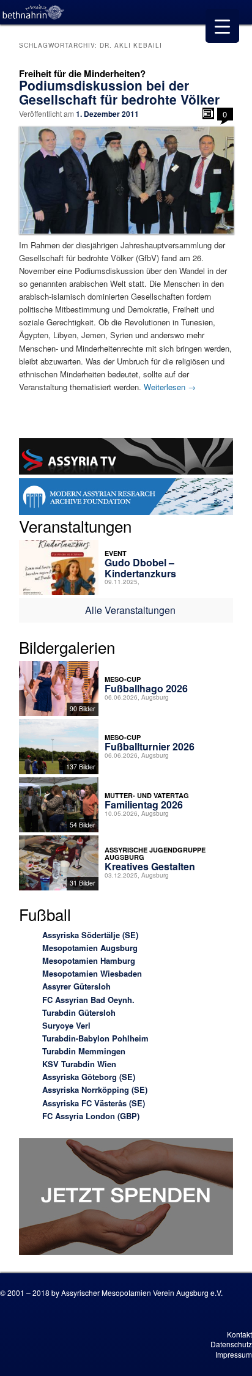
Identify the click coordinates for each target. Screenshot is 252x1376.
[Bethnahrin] (33, 12)
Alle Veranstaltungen (130, 610)
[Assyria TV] (125, 458)
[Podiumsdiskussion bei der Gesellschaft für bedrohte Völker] (125, 180)
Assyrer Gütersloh (76, 986)
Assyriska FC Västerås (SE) (93, 1103)
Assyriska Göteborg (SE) (88, 1076)
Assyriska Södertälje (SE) (90, 935)
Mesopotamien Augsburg (90, 947)
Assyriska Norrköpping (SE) (94, 1089)
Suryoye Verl (66, 1025)
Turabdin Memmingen (83, 1051)
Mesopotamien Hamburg (88, 960)
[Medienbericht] (208, 113)
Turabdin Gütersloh (79, 1012)
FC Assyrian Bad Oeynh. (88, 999)
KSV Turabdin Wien (79, 1064)
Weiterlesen (170, 387)
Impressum (233, 1354)
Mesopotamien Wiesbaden (92, 973)
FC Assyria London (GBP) (90, 1116)
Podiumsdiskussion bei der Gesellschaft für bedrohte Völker (119, 92)
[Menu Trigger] (222, 26)
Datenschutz (231, 1344)
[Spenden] (125, 1198)
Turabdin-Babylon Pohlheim (95, 1038)
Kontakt (239, 1334)
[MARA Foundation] (125, 498)
